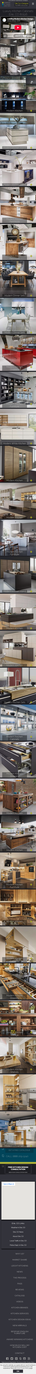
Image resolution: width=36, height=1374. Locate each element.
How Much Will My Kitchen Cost (20, 1346)
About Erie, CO (18, 1236)
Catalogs (20, 1295)
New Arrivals (20, 1325)
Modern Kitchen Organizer (14, 1107)
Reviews (19, 1289)
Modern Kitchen (14, 73)
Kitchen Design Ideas (20, 1319)
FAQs (19, 1283)
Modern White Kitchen (14, 443)
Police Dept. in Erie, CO (18, 1245)
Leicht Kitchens (19, 1266)
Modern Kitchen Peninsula (14, 220)
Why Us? (19, 1254)
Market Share (19, 1260)
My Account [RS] (21, 1362)
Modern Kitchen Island (14, 147)
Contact (19, 1353)
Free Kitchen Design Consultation (18, 1168)
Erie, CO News (18, 1232)
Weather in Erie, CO (18, 1228)
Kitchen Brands (19, 1307)
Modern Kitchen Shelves (14, 1070)
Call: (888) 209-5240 (17, 1156)
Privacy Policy (24, 1368)
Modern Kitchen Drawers (14, 368)
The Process (19, 1278)
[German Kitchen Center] (6, 6)
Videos (19, 1301)
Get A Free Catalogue (19, 1150)
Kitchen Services (20, 1313)
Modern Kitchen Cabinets (14, 737)
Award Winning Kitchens (19, 1339)
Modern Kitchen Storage (14, 1033)
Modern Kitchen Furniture (14, 405)
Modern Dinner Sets (14, 295)
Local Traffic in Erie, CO (18, 1241)
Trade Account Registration (9, 1362)
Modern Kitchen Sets (14, 702)
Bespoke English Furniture (19, 1332)
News (20, 1272)
